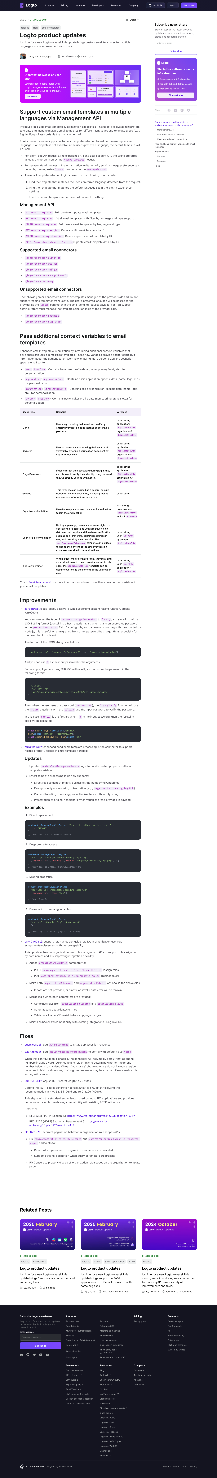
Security (167, 1466)
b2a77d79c (31, 1051)
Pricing (64, 5)
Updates (161, 156)
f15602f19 (31, 1132)
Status (176, 1466)
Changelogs (38, 19)
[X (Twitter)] (34, 1354)
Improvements (162, 151)
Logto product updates (33, 1220)
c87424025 (32, 941)
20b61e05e (32, 1080)
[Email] (40, 1354)
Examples (161, 161)
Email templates (38, 582)
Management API (165, 129)
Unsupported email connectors (172, 139)
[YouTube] (47, 1354)
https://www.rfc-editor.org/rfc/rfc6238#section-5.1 (99, 1115)
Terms (184, 1466)
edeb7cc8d (31, 1044)
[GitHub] (27, 1354)
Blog (23, 19)
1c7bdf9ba (31, 608)
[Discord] (21, 1354)
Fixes (157, 166)
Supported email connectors (170, 134)
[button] (49, 5)
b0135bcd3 (32, 746)
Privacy (193, 1466)
